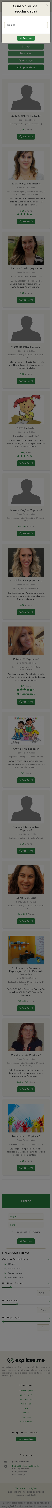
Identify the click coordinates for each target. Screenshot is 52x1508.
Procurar (27, 38)
